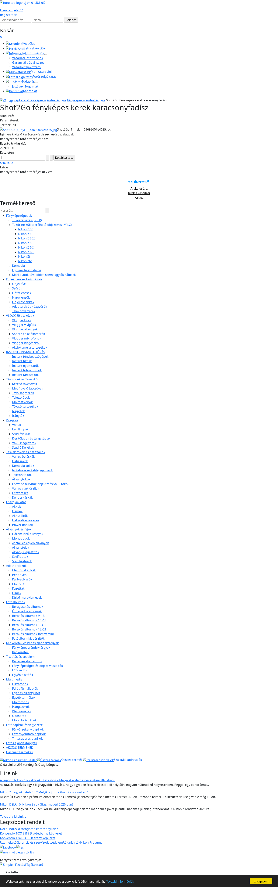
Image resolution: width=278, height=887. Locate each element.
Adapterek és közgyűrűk (29, 306)
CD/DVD (18, 584)
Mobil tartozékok (24, 720)
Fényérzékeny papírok (28, 729)
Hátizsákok (20, 461)
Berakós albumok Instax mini (33, 634)
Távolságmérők (23, 393)
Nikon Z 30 (25, 229)
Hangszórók (21, 707)
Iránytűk (18, 416)
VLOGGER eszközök (20, 316)
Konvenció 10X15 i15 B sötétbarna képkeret (31, 833)
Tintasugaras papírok (27, 738)
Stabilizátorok (22, 561)
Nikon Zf (24, 256)
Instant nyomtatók (25, 366)
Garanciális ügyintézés (28, 62)
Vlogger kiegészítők (26, 343)
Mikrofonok (20, 702)
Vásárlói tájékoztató (26, 67)
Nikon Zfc (25, 261)
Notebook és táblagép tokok (32, 470)
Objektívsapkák (23, 302)
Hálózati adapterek (25, 520)
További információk (120, 881)
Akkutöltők (20, 516)
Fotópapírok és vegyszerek (25, 725)
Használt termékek (19, 752)
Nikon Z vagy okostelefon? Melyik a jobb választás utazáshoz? (44, 792)
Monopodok (21, 538)
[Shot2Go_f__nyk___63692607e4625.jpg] (28, 129)
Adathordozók (16, 566)
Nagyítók (18, 411)
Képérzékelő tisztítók (27, 661)
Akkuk (16, 507)
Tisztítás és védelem (20, 657)
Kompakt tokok (23, 466)
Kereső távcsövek (24, 384)
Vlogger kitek (21, 320)
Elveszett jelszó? (11, 10)
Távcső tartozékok (25, 406)
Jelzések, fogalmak (25, 86)
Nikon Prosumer (92, 842)
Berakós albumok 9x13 (28, 616)
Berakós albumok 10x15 (29, 620)
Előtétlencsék (21, 293)
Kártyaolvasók (22, 579)
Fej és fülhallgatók (25, 688)
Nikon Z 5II (25, 243)
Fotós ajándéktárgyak (21, 743)
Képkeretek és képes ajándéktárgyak (40, 100)
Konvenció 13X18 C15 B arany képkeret (27, 838)
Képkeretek (20, 652)
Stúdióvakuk (21, 434)
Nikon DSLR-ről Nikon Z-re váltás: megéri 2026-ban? (36, 804)
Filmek (16, 593)
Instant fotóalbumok (27, 370)
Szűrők (17, 288)
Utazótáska (20, 493)
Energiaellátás (16, 502)
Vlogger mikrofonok (26, 338)
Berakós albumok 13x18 (29, 625)
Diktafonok (20, 684)
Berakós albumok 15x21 (29, 629)
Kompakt (18, 266)
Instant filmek (22, 361)
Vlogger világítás (24, 325)
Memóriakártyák (24, 570)
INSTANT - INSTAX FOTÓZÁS (25, 352)
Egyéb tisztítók (22, 675)
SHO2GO (6, 163)
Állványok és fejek (18, 529)
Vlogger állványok (25, 329)
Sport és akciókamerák (28, 334)
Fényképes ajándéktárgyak (86, 100)
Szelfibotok (20, 557)
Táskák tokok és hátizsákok (25, 452)
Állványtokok (21, 479)
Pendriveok (20, 575)
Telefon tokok (22, 475)
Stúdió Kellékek (23, 447)
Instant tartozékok (25, 375)
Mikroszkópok (22, 402)
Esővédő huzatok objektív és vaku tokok (40, 484)
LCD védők (19, 670)
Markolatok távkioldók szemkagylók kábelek (44, 275)
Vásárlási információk (27, 58)
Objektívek (19, 284)
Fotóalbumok (15, 602)
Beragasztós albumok (27, 607)
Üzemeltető (8, 842)
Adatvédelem (53, 842)
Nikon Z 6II (25, 247)
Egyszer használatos (26, 270)
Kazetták (18, 588)
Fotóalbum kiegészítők (28, 638)
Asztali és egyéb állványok (30, 543)
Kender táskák (22, 497)
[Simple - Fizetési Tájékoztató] (21, 864)
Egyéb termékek (23, 697)
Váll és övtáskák (23, 456)
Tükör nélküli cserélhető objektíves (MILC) (42, 225)
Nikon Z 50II (26, 238)
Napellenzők (21, 297)
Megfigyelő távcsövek (27, 388)
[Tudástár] (35, 82)
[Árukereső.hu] (139, 183)
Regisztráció (9, 15)
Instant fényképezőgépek (30, 356)
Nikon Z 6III (26, 252)
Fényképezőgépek (19, 216)
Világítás (12, 420)
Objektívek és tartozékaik (24, 279)
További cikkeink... (13, 816)
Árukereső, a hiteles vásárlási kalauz (139, 193)
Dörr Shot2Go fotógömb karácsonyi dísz (29, 829)
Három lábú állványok (27, 534)
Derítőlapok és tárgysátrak (31, 438)
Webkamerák (21, 711)
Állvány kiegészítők (25, 552)
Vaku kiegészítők (24, 443)
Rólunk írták (71, 842)
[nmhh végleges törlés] (17, 852)
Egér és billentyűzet (26, 693)
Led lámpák (20, 429)
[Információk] (45, 54)
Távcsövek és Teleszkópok (24, 379)
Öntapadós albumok (27, 611)
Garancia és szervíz (30, 842)
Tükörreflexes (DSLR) (27, 220)
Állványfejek (20, 547)
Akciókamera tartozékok (29, 347)
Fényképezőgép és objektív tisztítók (37, 666)
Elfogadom (261, 881)
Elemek (17, 511)
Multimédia (14, 679)
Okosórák (19, 716)
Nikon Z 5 (25, 234)
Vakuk (16, 425)
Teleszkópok (21, 397)
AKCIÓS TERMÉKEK (19, 747)
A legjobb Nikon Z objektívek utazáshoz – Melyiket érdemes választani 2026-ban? (57, 780)
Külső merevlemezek (27, 597)
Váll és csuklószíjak (25, 488)
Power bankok (22, 525)
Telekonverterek (23, 311)
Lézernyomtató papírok (29, 734)
